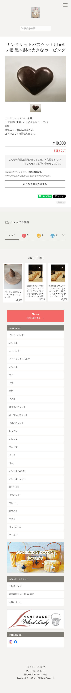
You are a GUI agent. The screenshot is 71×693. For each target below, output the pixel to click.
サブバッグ (14, 495)
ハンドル (13, 367)
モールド (13, 535)
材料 (11, 391)
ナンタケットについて (35, 667)
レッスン (13, 431)
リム (11, 463)
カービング (14, 351)
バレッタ (13, 439)
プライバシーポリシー (35, 671)
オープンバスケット (18, 415)
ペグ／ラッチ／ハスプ (19, 359)
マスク (12, 519)
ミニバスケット (16, 423)
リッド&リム (15, 527)
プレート (13, 503)
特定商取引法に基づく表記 (21, 594)
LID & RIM (14, 487)
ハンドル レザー (17, 479)
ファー (12, 375)
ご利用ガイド (15, 586)
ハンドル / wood (17, 471)
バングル (13, 343)
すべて (12, 235)
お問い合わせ (15, 602)
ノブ (11, 383)
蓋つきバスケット (17, 407)
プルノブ (13, 447)
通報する (61, 202)
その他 (12, 399)
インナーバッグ (16, 335)
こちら (30, 163)
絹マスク (13, 511)
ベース (12, 455)
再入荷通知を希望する (35, 184)
